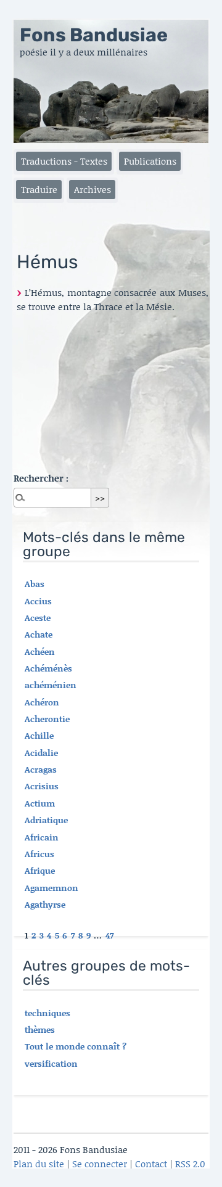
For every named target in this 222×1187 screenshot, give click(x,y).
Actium (40, 803)
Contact (151, 1163)
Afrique (40, 870)
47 (109, 935)
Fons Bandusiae (94, 35)
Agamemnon (51, 887)
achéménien (50, 684)
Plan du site (39, 1163)
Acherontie (47, 718)
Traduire (39, 189)
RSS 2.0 (190, 1163)
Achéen (40, 651)
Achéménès (48, 668)
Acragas (41, 769)
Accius (38, 600)
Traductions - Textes (64, 161)
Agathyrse (45, 904)
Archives (92, 189)
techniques (47, 1012)
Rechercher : (41, 478)
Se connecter (99, 1163)
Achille (39, 735)
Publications (150, 161)
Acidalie (41, 752)
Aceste (38, 617)
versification (51, 1063)
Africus (39, 853)
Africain (42, 837)
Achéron (42, 702)
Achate (38, 634)
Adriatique (46, 819)
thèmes (40, 1029)
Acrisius (42, 785)
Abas (34, 583)
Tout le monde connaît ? (75, 1046)
